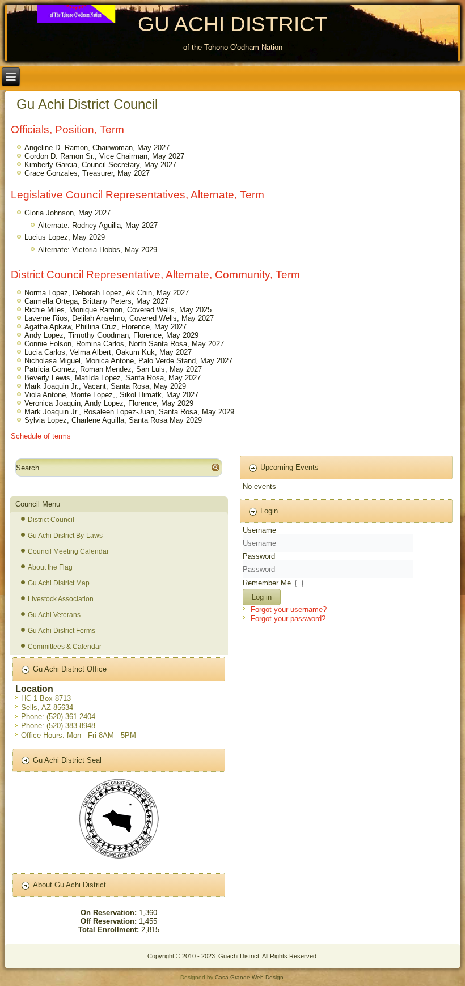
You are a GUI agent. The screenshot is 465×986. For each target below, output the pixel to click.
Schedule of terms (41, 436)
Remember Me (267, 582)
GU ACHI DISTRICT (233, 24)
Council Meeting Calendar (68, 551)
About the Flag (50, 567)
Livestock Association (61, 599)
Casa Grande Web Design (249, 977)
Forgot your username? (289, 609)
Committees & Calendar (65, 647)
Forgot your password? (288, 618)
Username (259, 530)
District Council (51, 520)
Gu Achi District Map (59, 583)
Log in (262, 597)
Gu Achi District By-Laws (65, 535)
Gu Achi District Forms (61, 631)
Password (259, 556)
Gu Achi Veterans (54, 615)
